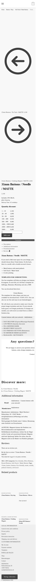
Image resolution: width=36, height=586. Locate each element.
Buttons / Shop (9, 9)
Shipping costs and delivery (9, 539)
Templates (4, 550)
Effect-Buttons (28, 461)
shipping (7, 200)
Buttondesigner (6, 558)
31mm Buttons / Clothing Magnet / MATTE (17, 391)
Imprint (4, 534)
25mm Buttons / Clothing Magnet (9, 520)
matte (26, 465)
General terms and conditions (10, 528)
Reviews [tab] (7, 251)
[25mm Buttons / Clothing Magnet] (9, 507)
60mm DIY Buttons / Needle (24, 522)
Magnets (4, 516)
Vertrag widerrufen (9, 577)
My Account (5, 545)
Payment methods (7, 547)
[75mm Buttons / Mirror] (26, 483)
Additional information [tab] (11, 246)
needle (31, 465)
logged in (13, 457)
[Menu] (5, 3)
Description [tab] (7, 244)
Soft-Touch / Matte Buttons (21, 9)
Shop (3, 556)
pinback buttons (7, 467)
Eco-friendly (19, 461)
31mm (4, 465)
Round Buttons (6, 463)
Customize (18, 240)
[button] (32, 3)
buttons (13, 465)
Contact (4, 561)
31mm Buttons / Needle (10, 389)
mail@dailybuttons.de (8, 570)
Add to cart (7, 235)
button (8, 465)
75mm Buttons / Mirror (25, 495)
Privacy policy (6, 531)
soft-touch (15, 467)
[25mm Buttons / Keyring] (9, 483)
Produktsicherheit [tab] (9, 248)
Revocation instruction (8, 536)
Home (3, 9)
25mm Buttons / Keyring (8, 495)
